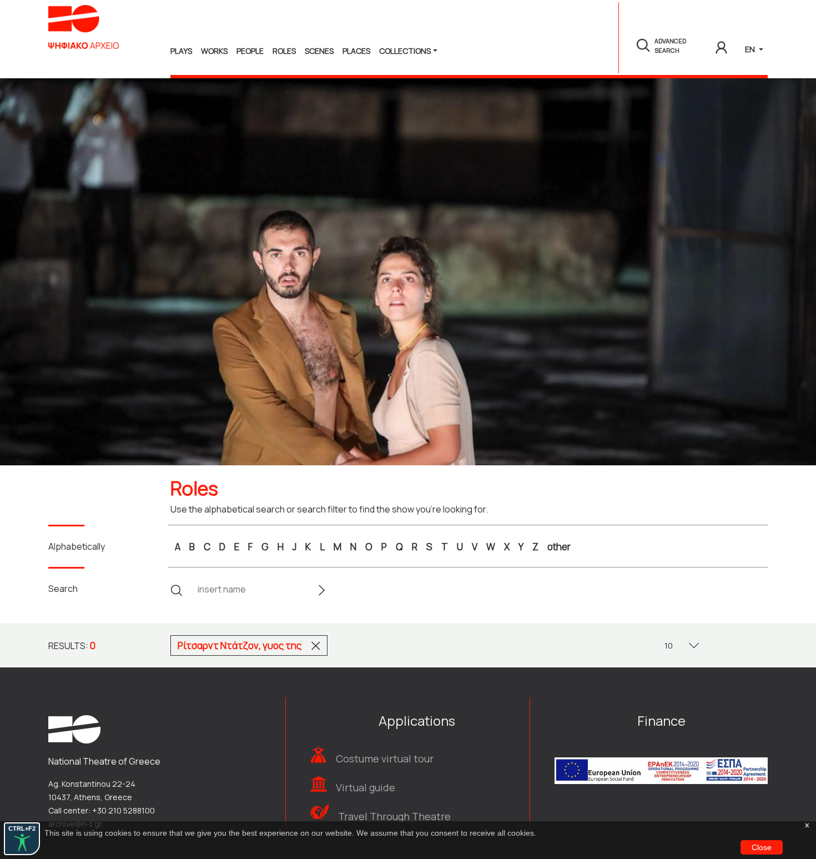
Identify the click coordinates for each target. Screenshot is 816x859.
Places (356, 51)
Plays (181, 51)
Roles (284, 51)
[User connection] (721, 45)
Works (214, 51)
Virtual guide (365, 787)
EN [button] (751, 49)
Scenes (319, 51)
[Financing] (661, 756)
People (250, 51)
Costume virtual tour (385, 758)
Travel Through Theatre (394, 816)
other (559, 546)
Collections (405, 51)
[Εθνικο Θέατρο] (74, 728)
